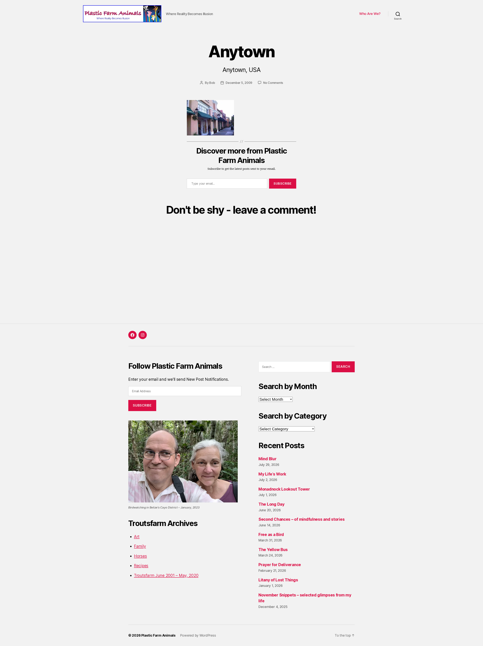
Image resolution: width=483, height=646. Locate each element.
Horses (140, 556)
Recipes (141, 565)
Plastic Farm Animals (158, 635)
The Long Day (271, 504)
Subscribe (283, 183)
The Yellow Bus (273, 549)
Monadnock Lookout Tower (284, 489)
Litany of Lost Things (278, 580)
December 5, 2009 (239, 83)
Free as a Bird (271, 534)
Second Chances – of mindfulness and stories (301, 519)
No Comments (273, 83)
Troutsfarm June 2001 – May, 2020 (166, 575)
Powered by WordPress (198, 635)
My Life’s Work (272, 474)
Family (140, 546)
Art (136, 536)
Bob (212, 83)
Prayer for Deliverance (279, 564)
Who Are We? (370, 14)
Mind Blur (267, 458)
